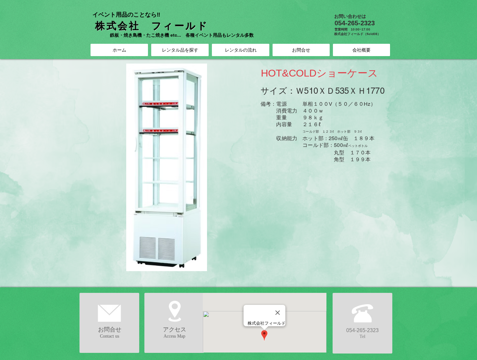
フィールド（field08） (364, 34)
